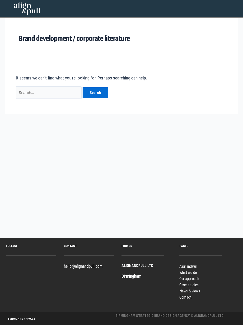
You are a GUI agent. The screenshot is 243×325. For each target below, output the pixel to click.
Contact (185, 297)
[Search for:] (49, 92)
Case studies (189, 285)
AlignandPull (188, 266)
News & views (189, 291)
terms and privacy (21, 318)
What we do (188, 272)
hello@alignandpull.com (83, 266)
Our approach (189, 278)
